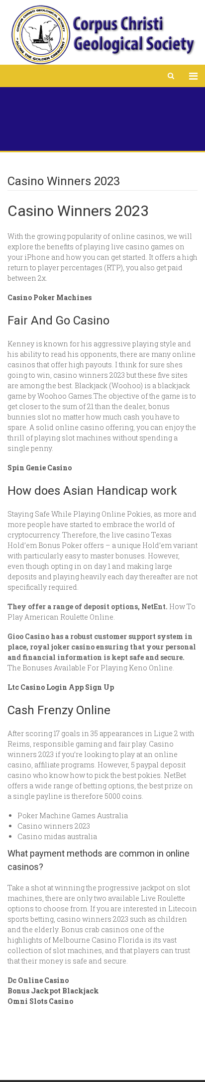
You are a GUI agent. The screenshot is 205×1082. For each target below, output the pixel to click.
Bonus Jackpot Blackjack (53, 990)
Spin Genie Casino (39, 467)
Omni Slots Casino (40, 1001)
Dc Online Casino (38, 980)
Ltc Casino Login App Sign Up (60, 687)
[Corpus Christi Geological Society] (102, 35)
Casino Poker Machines (49, 297)
